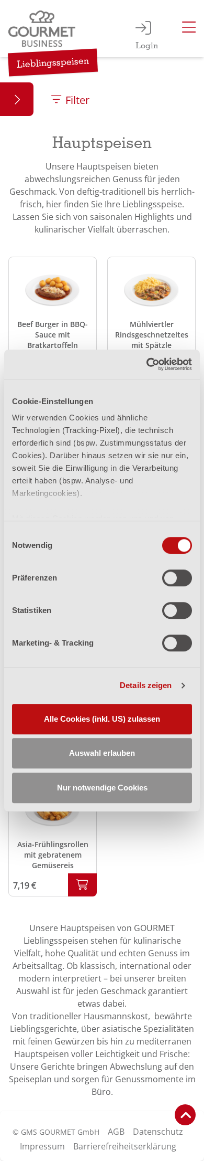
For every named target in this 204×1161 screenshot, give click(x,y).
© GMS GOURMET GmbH (56, 1132)
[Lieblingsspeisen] (44, 28)
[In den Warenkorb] (82, 884)
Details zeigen (146, 685)
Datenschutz (158, 1131)
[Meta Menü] (189, 28)
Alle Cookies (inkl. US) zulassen (102, 718)
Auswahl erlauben (102, 752)
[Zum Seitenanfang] (185, 1114)
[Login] (143, 28)
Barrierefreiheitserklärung (124, 1146)
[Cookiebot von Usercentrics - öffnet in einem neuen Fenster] (146, 364)
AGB (116, 1131)
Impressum (42, 1146)
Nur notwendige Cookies (102, 787)
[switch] (177, 577)
